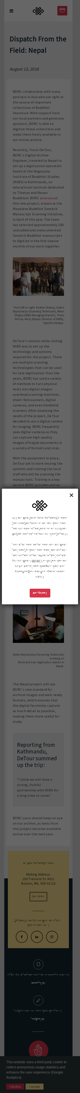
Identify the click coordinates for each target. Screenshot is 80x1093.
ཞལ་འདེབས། (40, 593)
